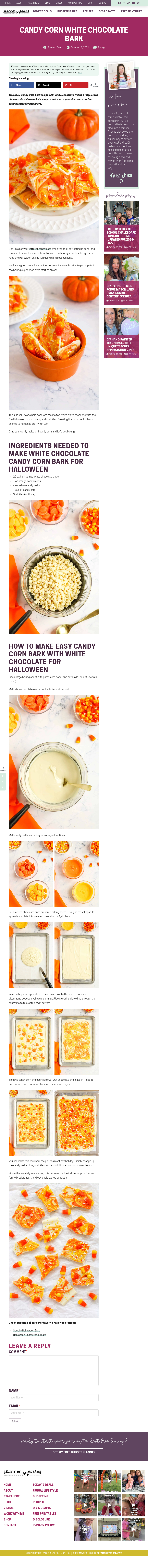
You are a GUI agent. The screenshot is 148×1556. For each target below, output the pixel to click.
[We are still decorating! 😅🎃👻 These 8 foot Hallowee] (85, 1505)
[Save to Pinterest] (3, 787)
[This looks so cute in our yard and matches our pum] (109, 1481)
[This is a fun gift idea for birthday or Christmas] (85, 1481)
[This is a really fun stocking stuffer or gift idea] (133, 1505)
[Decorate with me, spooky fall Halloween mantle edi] (85, 1529)
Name (14, 1391)
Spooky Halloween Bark (26, 1330)
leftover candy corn (40, 248)
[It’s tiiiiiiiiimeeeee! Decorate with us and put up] (133, 1529)
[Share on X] (3, 782)
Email (14, 1406)
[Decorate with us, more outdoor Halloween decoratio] (109, 1505)
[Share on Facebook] (3, 776)
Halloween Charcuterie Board (29, 1334)
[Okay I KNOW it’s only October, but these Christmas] (133, 1481)
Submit (15, 1421)
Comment (18, 1352)
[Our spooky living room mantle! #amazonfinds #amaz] (109, 1529)
